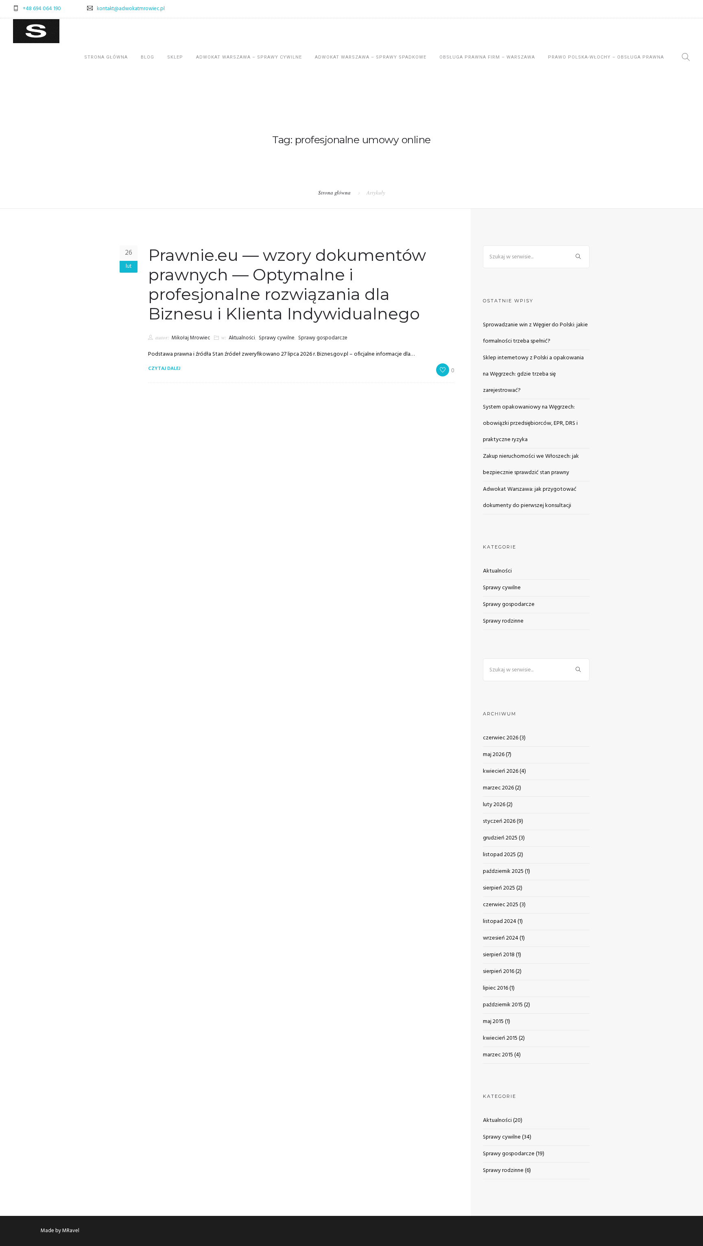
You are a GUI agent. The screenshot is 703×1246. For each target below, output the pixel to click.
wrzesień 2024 (500, 938)
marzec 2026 (498, 788)
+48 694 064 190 (42, 8)
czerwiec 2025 (500, 904)
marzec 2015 (498, 1055)
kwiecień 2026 (500, 771)
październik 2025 (503, 871)
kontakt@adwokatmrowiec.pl (131, 8)
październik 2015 (503, 1005)
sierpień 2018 (499, 955)
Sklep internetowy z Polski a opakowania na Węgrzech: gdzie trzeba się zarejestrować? (533, 374)
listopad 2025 (499, 854)
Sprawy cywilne (277, 338)
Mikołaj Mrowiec (191, 338)
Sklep (175, 57)
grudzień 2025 (500, 838)
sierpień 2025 (499, 888)
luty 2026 (494, 804)
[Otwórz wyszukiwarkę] (686, 58)
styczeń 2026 (499, 821)
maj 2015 (493, 1021)
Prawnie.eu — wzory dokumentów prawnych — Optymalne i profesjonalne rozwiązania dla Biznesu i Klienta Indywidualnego (287, 284)
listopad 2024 (499, 921)
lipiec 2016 (495, 988)
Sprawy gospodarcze (322, 338)
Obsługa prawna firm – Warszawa (487, 57)
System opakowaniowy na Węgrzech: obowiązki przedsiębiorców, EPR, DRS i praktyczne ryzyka (530, 423)
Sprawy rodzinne (503, 621)
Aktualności (242, 338)
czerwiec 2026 (500, 738)
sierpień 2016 (498, 971)
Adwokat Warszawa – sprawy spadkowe (370, 57)
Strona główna (106, 57)
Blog (147, 57)
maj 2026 (493, 754)
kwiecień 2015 (500, 1038)
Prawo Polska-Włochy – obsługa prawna (606, 57)
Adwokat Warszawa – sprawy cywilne (249, 57)
